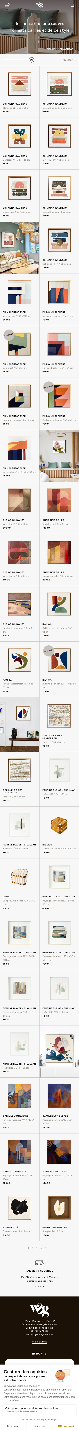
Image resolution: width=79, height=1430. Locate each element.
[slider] (31, 59)
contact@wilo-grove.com (39, 1334)
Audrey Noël (11, 1227)
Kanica (47, 624)
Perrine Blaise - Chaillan (59, 790)
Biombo (47, 845)
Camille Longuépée (15, 1116)
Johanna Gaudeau (15, 104)
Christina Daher (13, 520)
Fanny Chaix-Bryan (54, 1227)
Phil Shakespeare (14, 312)
